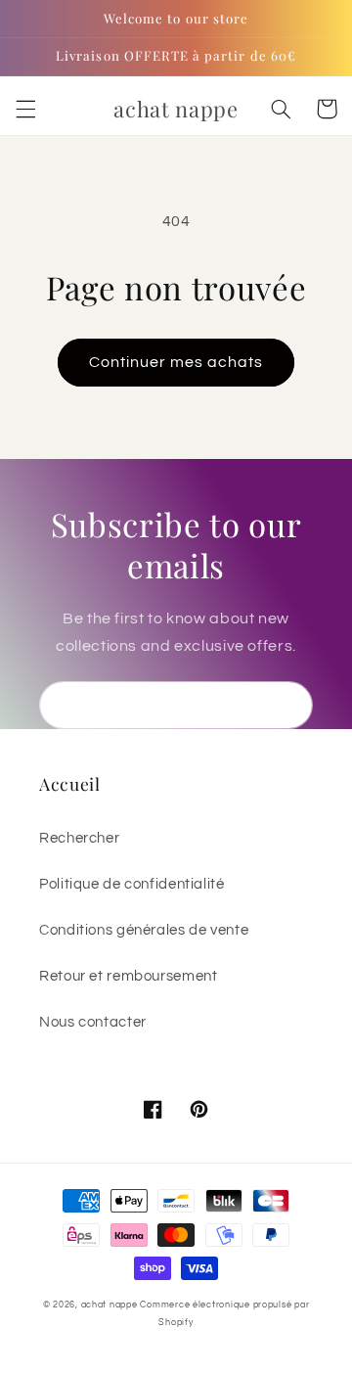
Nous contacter (93, 1022)
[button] (25, 108)
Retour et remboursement (128, 976)
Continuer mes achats (176, 362)
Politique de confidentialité (132, 884)
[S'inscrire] (289, 705)
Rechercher (79, 838)
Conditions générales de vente (143, 930)
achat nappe (109, 1305)
